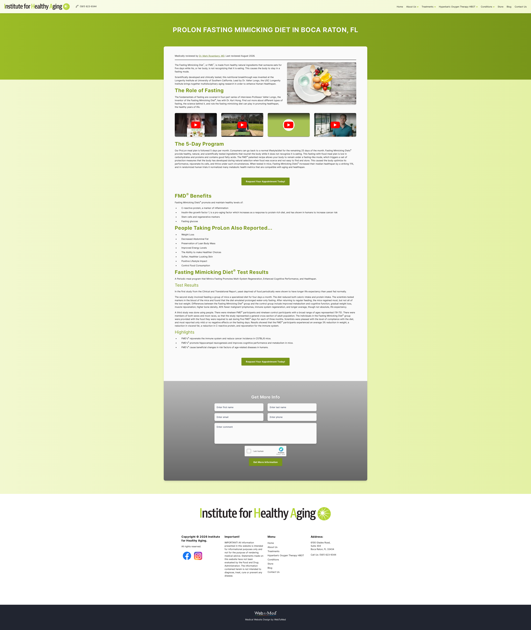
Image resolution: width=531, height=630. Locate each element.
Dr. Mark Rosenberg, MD (211, 55)
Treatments (427, 6)
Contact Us (521, 6)
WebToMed (280, 619)
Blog (509, 6)
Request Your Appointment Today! (265, 181)
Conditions (486, 6)
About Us (411, 6)
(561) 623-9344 (327, 554)
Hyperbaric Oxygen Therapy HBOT (457, 6)
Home (400, 6)
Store (500, 6)
